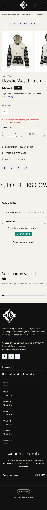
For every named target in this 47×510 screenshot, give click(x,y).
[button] (36, 5)
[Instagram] (11, 356)
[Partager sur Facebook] (4, 167)
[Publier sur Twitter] (11, 167)
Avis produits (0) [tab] (13, 212)
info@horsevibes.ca (16, 346)
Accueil (13, 24)
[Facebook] (4, 356)
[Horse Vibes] (23, 5)
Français (22, 491)
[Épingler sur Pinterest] (18, 167)
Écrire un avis (23, 233)
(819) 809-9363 (19, 349)
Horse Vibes (27, 497)
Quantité (6, 128)
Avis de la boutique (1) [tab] (34, 212)
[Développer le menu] (3, 6)
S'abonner (39, 475)
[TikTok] (17, 356)
